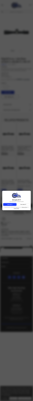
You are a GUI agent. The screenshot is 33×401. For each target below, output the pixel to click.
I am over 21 (9, 204)
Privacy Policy (16, 208)
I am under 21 (23, 204)
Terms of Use (24, 207)
